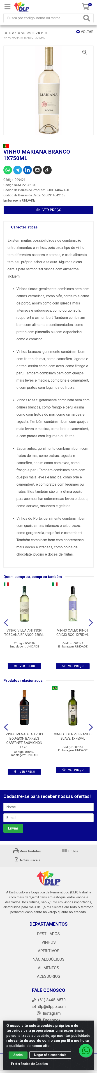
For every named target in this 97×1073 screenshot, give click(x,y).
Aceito (18, 1055)
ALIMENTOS (48, 968)
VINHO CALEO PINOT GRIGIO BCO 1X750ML (72, 632)
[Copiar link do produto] (47, 170)
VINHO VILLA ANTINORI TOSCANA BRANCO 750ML (24, 632)
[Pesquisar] (87, 18)
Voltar (86, 32)
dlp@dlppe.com (52, 1006)
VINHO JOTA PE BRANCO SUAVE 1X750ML (73, 736)
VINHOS (49, 942)
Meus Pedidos (30, 851)
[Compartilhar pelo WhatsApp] (7, 170)
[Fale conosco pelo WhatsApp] (85, 1050)
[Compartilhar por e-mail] (37, 170)
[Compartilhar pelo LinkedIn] (27, 170)
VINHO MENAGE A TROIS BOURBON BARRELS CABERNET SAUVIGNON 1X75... (24, 740)
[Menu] (7, 7)
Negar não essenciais (50, 1055)
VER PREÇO (51, 210)
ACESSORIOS (48, 976)
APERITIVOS (48, 951)
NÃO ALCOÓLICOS (49, 959)
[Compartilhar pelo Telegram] (17, 170)
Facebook (51, 1020)
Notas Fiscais (29, 860)
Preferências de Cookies (29, 1064)
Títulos (72, 851)
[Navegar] (6, 623)
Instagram (51, 1013)
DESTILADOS (48, 934)
